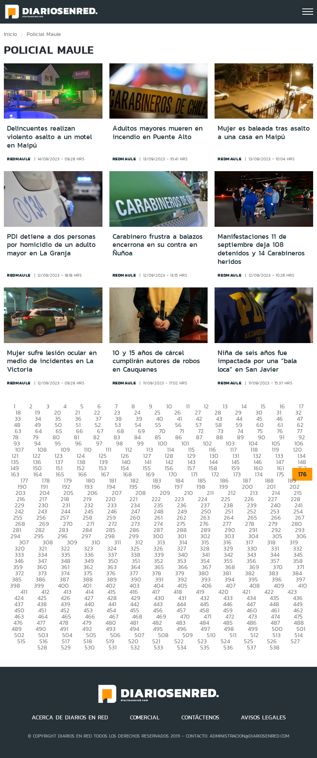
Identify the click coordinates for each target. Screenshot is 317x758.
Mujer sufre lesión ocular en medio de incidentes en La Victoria (52, 361)
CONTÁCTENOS (200, 717)
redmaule (19, 159)
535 (205, 647)
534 (181, 647)
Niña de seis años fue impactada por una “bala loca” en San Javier (257, 361)
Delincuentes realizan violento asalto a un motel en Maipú (49, 136)
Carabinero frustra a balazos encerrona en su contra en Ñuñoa (157, 244)
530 (90, 647)
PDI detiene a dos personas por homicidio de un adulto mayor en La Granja (51, 244)
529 (66, 647)
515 (21, 641)
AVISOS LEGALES (263, 717)
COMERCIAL (145, 717)
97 (99, 443)
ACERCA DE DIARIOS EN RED (70, 717)
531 (113, 647)
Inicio (10, 34)
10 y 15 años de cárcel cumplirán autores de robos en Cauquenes (156, 361)
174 (258, 474)
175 (280, 474)
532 (135, 647)
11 (188, 406)
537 (251, 647)
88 (219, 437)
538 (275, 647)
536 (228, 647)
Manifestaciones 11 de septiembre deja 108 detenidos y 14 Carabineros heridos (261, 249)
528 (42, 647)
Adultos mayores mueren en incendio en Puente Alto (157, 132)
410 (302, 585)
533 (158, 647)
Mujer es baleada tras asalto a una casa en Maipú (264, 132)
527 (295, 641)
